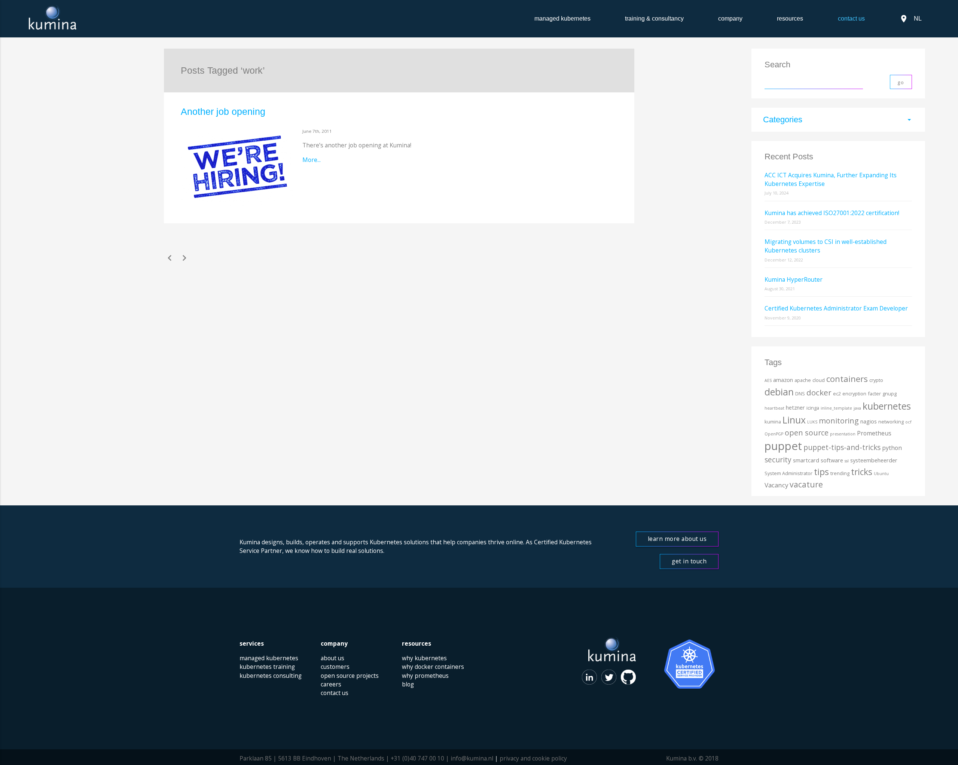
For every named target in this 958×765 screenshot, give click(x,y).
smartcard (806, 460)
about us (332, 658)
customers (335, 667)
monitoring (839, 421)
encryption (854, 393)
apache (802, 380)
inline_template (836, 408)
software (832, 460)
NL (910, 18)
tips (821, 472)
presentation (842, 434)
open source (807, 433)
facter (874, 393)
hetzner (795, 407)
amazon (783, 379)
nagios (868, 421)
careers (331, 684)
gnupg (889, 393)
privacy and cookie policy (533, 758)
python (892, 448)
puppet (783, 445)
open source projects (350, 675)
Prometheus (874, 433)
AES (768, 380)
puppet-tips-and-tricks (842, 447)
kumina (773, 421)
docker (819, 392)
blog (408, 684)
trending (839, 473)
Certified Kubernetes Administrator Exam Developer (836, 308)
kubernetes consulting (271, 675)
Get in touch (689, 561)
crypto (876, 380)
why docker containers (433, 667)
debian (779, 391)
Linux (794, 419)
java (857, 408)
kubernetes (887, 406)
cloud (818, 380)
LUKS (812, 422)
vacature (806, 484)
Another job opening (223, 112)
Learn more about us (677, 539)
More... (311, 160)
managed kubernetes (562, 18)
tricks (861, 472)
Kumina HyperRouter (794, 279)
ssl (847, 460)
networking (891, 421)
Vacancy (776, 485)
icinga (812, 407)
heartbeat (774, 408)
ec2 (837, 393)
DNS (800, 393)
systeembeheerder (873, 460)
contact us (334, 693)
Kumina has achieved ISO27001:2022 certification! (832, 213)
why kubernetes (424, 658)
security (778, 460)
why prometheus (425, 675)
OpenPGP (774, 434)
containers (847, 379)
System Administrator (788, 473)
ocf (908, 422)
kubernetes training (267, 667)
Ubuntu (881, 473)
